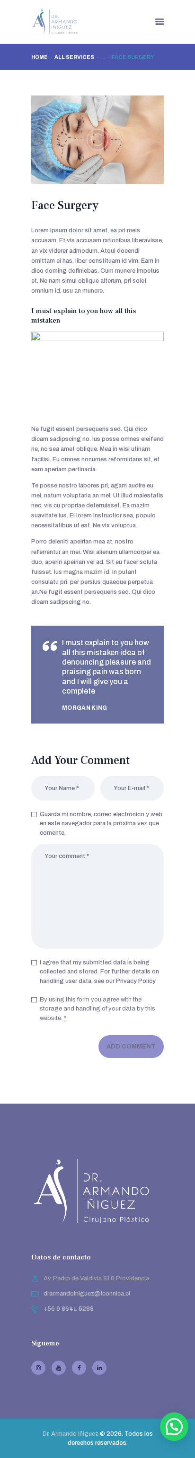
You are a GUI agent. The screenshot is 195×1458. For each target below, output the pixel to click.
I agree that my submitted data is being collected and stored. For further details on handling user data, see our (99, 971)
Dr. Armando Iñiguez (70, 1433)
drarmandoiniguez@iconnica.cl (87, 1293)
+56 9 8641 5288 (69, 1309)
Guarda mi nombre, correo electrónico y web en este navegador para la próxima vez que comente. (101, 823)
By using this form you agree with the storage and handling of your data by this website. (97, 1008)
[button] (174, 1426)
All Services (74, 57)
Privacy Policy (136, 981)
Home (39, 57)
